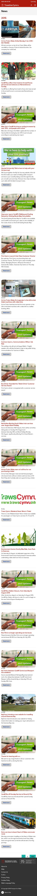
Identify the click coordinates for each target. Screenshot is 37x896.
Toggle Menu (35, 5)
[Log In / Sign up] (31, 5)
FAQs (2, 869)
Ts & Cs (3, 875)
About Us (4, 866)
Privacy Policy (5, 877)
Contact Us (4, 872)
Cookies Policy (5, 880)
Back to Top (8, 892)
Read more (6, 53)
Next (32, 856)
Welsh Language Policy (8, 883)
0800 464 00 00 (5, 1)
